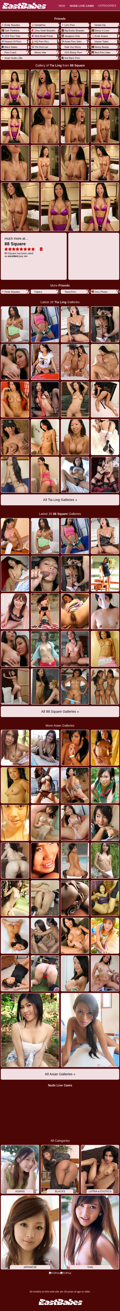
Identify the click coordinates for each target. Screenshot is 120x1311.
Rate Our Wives (73, 47)
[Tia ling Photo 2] (75, 88)
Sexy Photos (101, 291)
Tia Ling (56, 65)
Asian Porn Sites (73, 41)
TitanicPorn (70, 291)
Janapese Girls (72, 36)
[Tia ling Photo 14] (100, 206)
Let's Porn (70, 25)
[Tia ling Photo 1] (45, 88)
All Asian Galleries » (60, 1074)
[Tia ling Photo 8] (15, 163)
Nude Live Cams (60, 1085)
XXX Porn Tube (12, 36)
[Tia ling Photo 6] (75, 125)
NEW (62, 5)
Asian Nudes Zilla (13, 58)
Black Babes (11, 47)
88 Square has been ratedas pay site (19, 247)
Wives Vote (40, 52)
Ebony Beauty (102, 47)
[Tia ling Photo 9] (45, 163)
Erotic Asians (101, 36)
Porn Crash (10, 52)
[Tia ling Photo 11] (105, 163)
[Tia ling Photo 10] (75, 163)
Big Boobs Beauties (75, 30)
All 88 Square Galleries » (60, 711)
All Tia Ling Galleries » (60, 500)
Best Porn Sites (102, 52)
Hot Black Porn (72, 58)
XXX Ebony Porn (73, 52)
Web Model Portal (44, 36)
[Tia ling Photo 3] (105, 88)
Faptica (38, 291)
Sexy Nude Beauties (45, 30)
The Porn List (41, 47)
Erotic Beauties (12, 25)
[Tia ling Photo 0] (15, 88)
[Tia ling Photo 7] (105, 125)
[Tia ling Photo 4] (15, 125)
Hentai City (100, 25)
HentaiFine (40, 25)
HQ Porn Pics (42, 41)
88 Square (77, 65)
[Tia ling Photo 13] (60, 206)
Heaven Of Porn (13, 41)
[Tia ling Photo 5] (45, 125)
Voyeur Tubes (102, 41)
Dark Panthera (12, 30)
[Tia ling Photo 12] (20, 206)
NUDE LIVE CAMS (82, 5)
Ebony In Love (102, 30)
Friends (60, 18)
